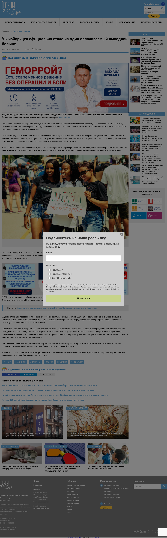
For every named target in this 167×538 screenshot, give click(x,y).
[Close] (121, 234)
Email (49, 252)
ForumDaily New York (62, 273)
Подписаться (83, 298)
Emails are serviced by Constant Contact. (103, 289)
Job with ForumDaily (61, 277)
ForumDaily (57, 269)
